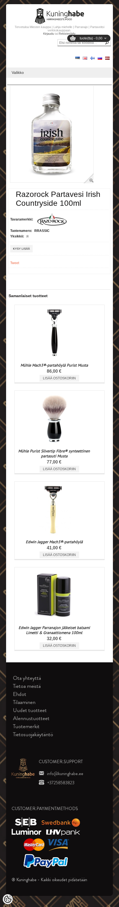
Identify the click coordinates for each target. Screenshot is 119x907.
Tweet (14, 263)
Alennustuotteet (31, 718)
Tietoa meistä (27, 686)
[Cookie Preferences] (8, 899)
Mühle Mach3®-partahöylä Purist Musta (54, 365)
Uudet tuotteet (30, 710)
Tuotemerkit (26, 726)
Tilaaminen (24, 702)
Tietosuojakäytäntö (33, 734)
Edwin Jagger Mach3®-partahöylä (54, 541)
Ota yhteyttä (27, 678)
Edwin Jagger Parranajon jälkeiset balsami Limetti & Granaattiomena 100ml (54, 630)
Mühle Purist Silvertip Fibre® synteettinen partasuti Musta (54, 453)
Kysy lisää (21, 248)
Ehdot (19, 694)
